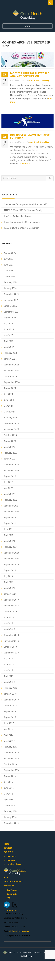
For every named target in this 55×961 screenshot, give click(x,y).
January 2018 (10, 694)
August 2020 (10, 570)
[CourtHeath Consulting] (27, 15)
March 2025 (9, 347)
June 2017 (9, 723)
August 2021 (10, 523)
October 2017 (10, 705)
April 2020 (8, 582)
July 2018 (8, 658)
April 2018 (8, 676)
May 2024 (8, 406)
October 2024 (10, 376)
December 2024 (11, 364)
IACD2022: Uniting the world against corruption (29, 75)
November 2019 (11, 605)
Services (8, 848)
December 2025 (11, 294)
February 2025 (10, 353)
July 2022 (8, 482)
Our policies (12, 890)
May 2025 (8, 335)
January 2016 (10, 817)
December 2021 (11, 505)
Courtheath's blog (17, 80)
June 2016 (9, 788)
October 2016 (10, 764)
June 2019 (9, 617)
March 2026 (9, 276)
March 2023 (9, 447)
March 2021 (9, 541)
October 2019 (10, 611)
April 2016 (8, 799)
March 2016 (9, 805)
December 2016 (11, 752)
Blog (6, 878)
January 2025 (10, 359)
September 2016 (12, 770)
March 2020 (9, 588)
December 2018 (11, 635)
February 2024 (10, 417)
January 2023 (10, 458)
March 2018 (9, 682)
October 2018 (10, 647)
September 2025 (12, 311)
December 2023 (11, 423)
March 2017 (9, 741)
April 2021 (8, 535)
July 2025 (8, 323)
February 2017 (10, 746)
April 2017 (8, 735)
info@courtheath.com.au (19, 931)
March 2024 (9, 411)
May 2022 (8, 488)
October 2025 (10, 306)
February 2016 (10, 811)
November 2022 (11, 470)
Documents (12, 894)
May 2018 (8, 670)
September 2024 (12, 382)
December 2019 (11, 599)
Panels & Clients (14, 864)
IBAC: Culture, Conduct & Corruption (21, 228)
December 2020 (11, 552)
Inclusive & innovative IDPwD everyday (30, 137)
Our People (12, 856)
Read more (24, 163)
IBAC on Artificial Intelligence (18, 216)
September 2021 (12, 517)
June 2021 (9, 529)
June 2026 (9, 264)
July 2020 (8, 576)
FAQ (8, 898)
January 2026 (10, 288)
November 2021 (11, 511)
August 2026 (10, 253)
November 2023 (11, 429)
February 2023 (10, 453)
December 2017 (11, 699)
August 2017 (10, 717)
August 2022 (10, 476)
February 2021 (10, 547)
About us (8, 852)
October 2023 (10, 435)
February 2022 (10, 500)
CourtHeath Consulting (39, 80)
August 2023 (10, 441)
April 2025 (8, 341)
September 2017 (12, 711)
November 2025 (11, 300)
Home (6, 844)
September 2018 (12, 652)
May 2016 (8, 793)
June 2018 (9, 664)
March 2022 (9, 494)
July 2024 (8, 394)
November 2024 (11, 370)
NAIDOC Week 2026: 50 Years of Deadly (23, 210)
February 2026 (10, 282)
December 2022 (11, 464)
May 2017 (8, 729)
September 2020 (12, 564)
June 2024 (9, 400)
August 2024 (10, 388)
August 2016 (10, 776)
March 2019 (9, 629)
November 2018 (11, 641)
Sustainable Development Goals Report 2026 (25, 204)
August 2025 (10, 317)
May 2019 (8, 623)
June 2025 (9, 329)
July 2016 (8, 782)
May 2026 (8, 270)
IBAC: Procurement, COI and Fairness (22, 222)
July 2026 (8, 259)
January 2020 (10, 594)
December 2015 (11, 823)
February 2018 (10, 688)
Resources (9, 886)
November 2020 (11, 558)
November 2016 (11, 758)
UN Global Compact (13, 882)
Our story (11, 860)
